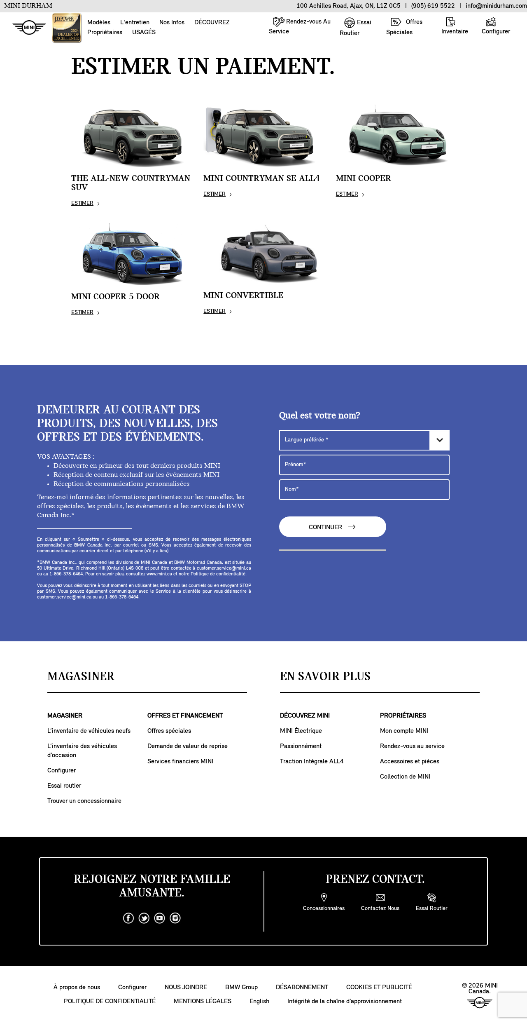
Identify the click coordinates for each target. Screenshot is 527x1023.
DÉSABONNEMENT (302, 987)
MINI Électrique (301, 731)
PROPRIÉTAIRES (403, 716)
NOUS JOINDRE (186, 987)
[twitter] (144, 918)
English (259, 1001)
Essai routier (64, 786)
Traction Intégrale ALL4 (312, 761)
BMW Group (241, 987)
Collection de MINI (405, 777)
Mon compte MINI (404, 731)
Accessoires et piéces (409, 761)
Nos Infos (171, 22)
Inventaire (454, 31)
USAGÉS (144, 32)
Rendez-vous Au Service (300, 27)
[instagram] (175, 918)
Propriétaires (104, 32)
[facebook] (128, 918)
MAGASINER (64, 716)
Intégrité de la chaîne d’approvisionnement (344, 1001)
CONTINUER (326, 527)
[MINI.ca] (25, 27)
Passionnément (301, 746)
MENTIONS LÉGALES (202, 1001)
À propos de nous (77, 987)
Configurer (496, 31)
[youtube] (160, 918)
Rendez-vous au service (412, 746)
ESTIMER (82, 203)
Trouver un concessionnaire (84, 801)
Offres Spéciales (404, 27)
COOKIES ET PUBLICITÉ (379, 987)
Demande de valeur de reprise (187, 746)
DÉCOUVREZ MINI (305, 716)
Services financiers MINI (180, 761)
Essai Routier (355, 28)
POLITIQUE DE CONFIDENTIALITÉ (110, 1001)
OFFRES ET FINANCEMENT (185, 716)
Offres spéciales (169, 731)
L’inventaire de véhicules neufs (89, 731)
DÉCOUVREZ (212, 22)
